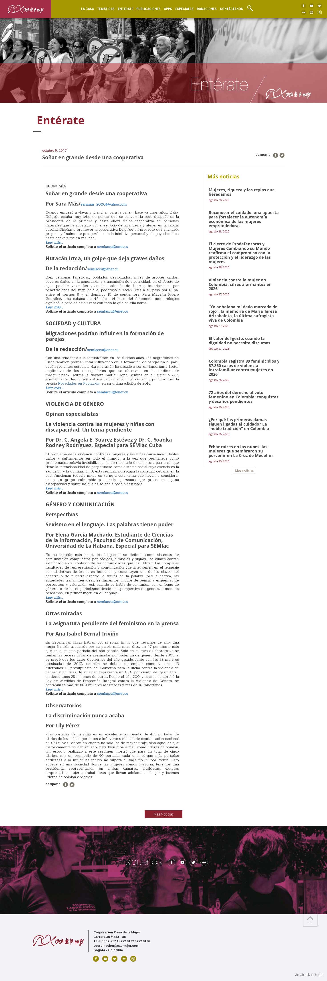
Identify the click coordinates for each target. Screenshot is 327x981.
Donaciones (207, 9)
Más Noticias (163, 814)
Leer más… (54, 388)
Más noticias (244, 470)
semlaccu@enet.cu (112, 247)
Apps (168, 9)
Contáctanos (231, 9)
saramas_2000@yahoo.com (104, 204)
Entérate (125, 9)
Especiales (184, 9)
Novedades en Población (78, 383)
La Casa (87, 9)
